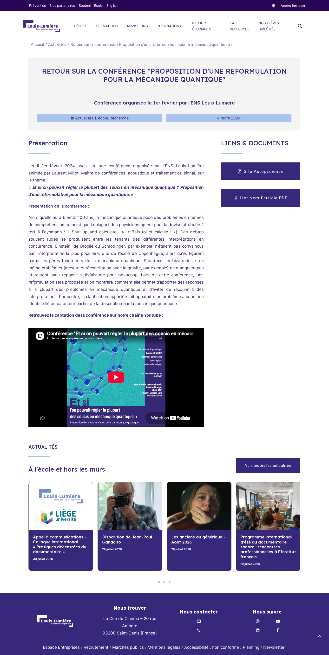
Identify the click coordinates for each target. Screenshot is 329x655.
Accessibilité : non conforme (211, 647)
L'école (101, 118)
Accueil (37, 44)
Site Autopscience (263, 171)
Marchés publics (128, 647)
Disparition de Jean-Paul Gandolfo (58, 539)
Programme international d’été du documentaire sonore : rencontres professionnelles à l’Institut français (199, 546)
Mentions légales (164, 647)
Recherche (119, 118)
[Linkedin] (257, 630)
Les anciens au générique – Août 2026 (129, 539)
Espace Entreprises (61, 647)
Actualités (57, 44)
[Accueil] (55, 621)
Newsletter (274, 647)
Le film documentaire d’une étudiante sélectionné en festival (268, 541)
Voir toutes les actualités (268, 465)
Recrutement (96, 647)
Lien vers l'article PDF (264, 197)
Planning (251, 647)
